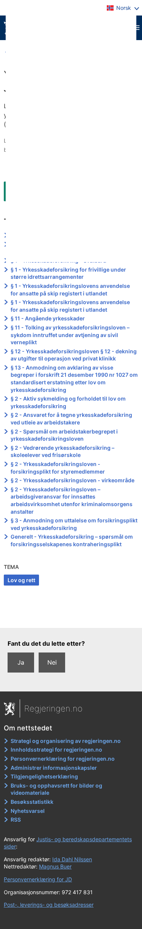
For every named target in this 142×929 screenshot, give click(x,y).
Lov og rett (21, 580)
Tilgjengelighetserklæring (44, 776)
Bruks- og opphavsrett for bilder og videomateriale (56, 789)
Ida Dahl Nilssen (72, 859)
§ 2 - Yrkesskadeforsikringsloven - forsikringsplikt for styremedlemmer (58, 468)
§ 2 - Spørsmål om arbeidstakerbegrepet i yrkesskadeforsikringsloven (64, 435)
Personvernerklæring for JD (38, 879)
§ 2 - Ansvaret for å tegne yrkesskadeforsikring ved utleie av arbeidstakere (71, 419)
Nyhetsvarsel (28, 811)
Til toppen (71, 616)
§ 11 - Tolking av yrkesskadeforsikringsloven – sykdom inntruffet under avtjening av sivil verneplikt (70, 334)
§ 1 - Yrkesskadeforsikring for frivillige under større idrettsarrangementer (68, 273)
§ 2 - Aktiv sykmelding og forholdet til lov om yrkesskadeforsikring (68, 402)
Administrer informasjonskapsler (54, 767)
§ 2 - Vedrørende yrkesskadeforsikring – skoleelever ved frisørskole (62, 451)
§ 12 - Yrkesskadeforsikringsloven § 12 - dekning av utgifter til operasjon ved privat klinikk (74, 355)
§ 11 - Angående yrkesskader (48, 318)
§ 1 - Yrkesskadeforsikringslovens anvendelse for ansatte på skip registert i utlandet (70, 290)
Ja (20, 662)
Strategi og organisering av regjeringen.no (66, 741)
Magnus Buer (55, 866)
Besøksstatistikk (32, 802)
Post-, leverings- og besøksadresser (49, 904)
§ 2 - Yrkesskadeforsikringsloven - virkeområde (72, 480)
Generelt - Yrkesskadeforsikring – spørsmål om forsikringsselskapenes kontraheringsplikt (72, 540)
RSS (16, 819)
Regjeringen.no (53, 708)
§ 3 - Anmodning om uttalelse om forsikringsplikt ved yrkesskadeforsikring (74, 524)
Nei (52, 662)
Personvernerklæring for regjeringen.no (63, 758)
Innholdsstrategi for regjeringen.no (56, 749)
